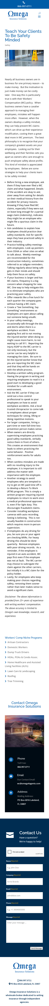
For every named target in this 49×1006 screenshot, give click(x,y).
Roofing (12, 676)
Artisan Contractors (18, 642)
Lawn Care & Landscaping (21, 671)
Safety (7, 45)
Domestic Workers (18, 647)
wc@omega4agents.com (28, 783)
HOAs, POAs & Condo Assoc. (23, 657)
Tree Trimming (15, 681)
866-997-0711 (24, 6)
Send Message (36, 948)
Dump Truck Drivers (18, 652)
